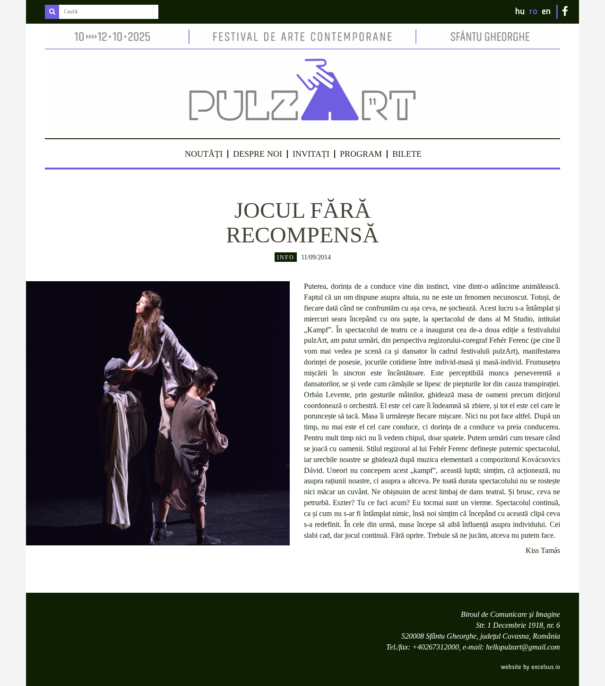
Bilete (407, 154)
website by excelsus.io (530, 667)
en (546, 12)
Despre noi (257, 154)
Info (285, 257)
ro (533, 12)
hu (520, 12)
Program (361, 154)
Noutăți (204, 154)
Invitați (311, 154)
